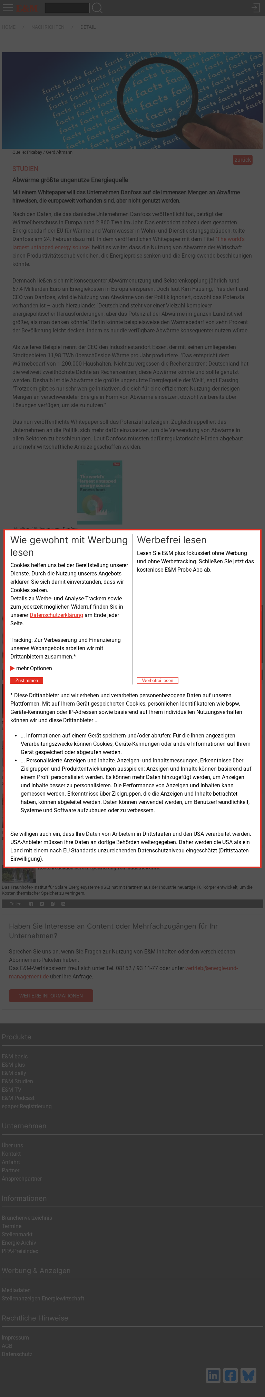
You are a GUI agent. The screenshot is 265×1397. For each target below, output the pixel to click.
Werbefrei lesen (157, 680)
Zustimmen (27, 680)
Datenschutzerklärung (56, 615)
